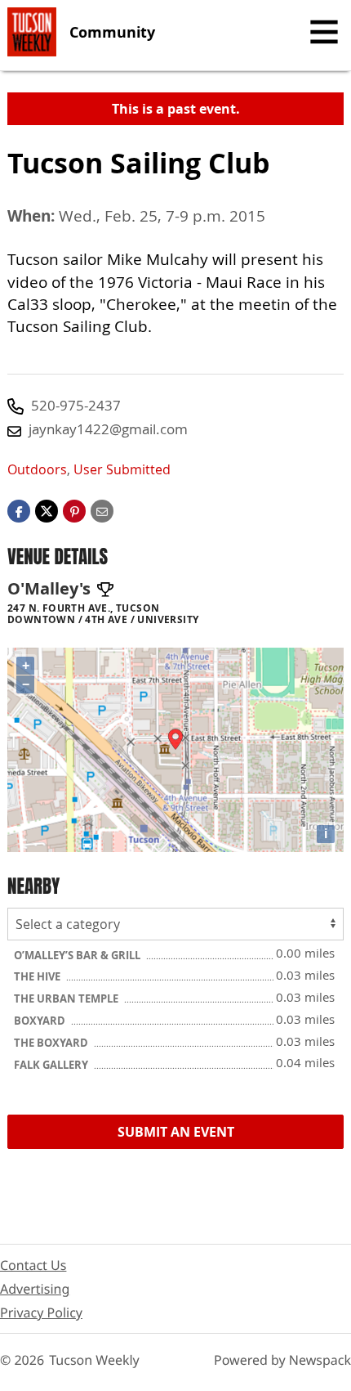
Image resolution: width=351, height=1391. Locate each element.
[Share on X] (46, 510)
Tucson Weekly (94, 1360)
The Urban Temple (67, 998)
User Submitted (122, 469)
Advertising (34, 1289)
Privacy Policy (41, 1312)
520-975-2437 (76, 405)
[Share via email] (102, 510)
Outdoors (37, 469)
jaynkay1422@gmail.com (108, 429)
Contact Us (33, 1265)
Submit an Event (176, 1132)
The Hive (38, 976)
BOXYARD (41, 1020)
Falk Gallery (52, 1064)
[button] (74, 510)
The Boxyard (52, 1042)
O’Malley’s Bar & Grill (78, 955)
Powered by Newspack (282, 1360)
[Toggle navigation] (324, 32)
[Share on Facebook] (18, 510)
